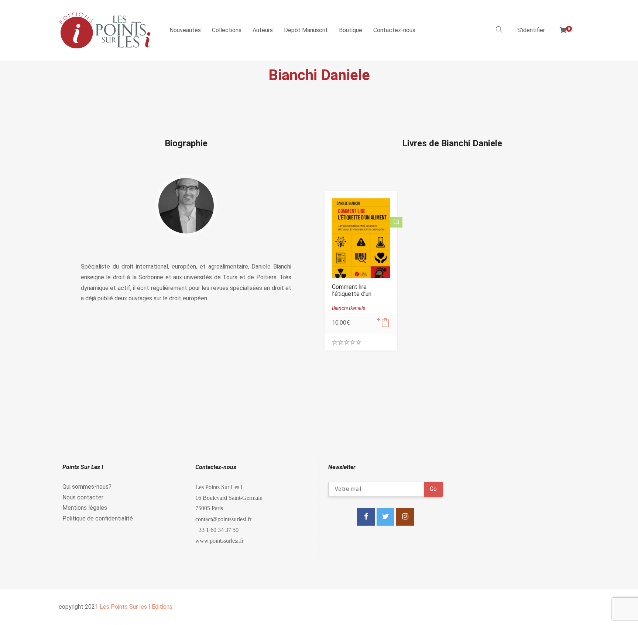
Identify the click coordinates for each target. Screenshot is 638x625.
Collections (226, 30)
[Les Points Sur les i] (105, 30)
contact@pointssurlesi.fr (223, 519)
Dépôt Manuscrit (306, 30)
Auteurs (263, 30)
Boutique (350, 30)
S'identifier (531, 30)
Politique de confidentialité (97, 518)
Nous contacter (82, 497)
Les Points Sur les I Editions (136, 606)
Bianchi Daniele (348, 308)
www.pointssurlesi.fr (219, 540)
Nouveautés (185, 30)
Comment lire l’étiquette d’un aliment (351, 293)
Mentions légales (84, 507)
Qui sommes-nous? (87, 486)
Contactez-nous (394, 30)
